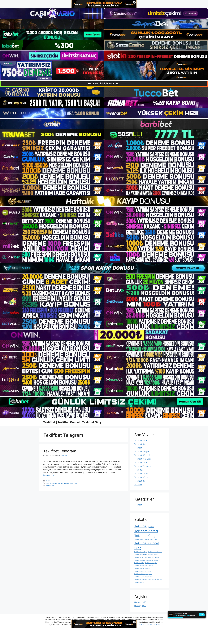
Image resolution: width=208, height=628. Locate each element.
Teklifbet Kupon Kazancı (155, 552)
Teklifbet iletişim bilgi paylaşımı (143, 574)
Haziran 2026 (140, 602)
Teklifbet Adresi (141, 440)
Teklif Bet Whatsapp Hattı (152, 557)
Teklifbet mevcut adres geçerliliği (143, 576)
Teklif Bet (138, 470)
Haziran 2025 (140, 606)
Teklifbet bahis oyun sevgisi (142, 568)
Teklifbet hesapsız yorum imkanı (143, 571)
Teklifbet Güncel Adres (150, 539)
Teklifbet (49, 481)
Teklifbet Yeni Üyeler (151, 563)
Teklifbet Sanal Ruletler (140, 554)
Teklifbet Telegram (59, 451)
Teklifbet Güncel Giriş (143, 455)
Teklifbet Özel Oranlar (158, 579)
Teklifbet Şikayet (141, 451)
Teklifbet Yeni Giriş (142, 459)
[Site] (52, 145)
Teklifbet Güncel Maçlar (54, 483)
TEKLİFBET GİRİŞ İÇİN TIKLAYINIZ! (104, 84)
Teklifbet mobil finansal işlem (142, 579)
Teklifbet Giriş (140, 444)
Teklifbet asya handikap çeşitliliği (143, 565)
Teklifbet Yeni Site (139, 563)
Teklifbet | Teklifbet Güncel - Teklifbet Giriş (72, 422)
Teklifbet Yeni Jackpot (152, 560)
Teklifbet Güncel (141, 477)
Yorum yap (50, 485)
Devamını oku (49, 475)
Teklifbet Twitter (141, 473)
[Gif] (104, 201)
